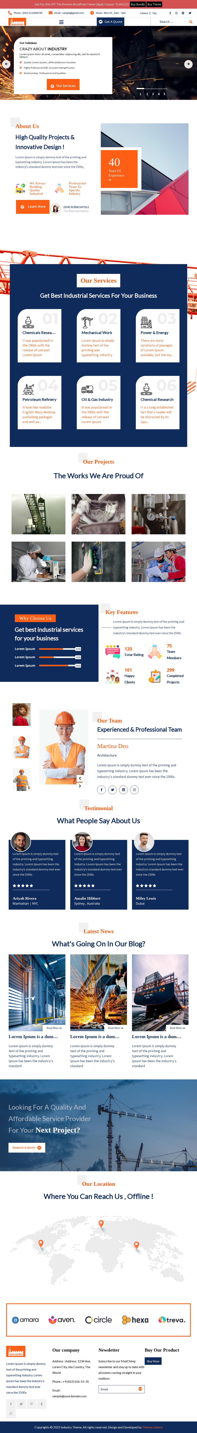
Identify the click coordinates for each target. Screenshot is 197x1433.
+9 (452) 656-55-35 (76, 1381)
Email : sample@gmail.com (69, 13)
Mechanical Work (97, 332)
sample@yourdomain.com (69, 1396)
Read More (53, 1028)
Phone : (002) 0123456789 (28, 13)
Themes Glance (152, 1427)
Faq (154, 13)
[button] (61, 22)
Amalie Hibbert (149, 898)
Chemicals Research (40, 332)
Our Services (66, 85)
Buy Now (153, 1361)
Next (80, 786)
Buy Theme (154, 4)
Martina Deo (112, 746)
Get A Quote (113, 22)
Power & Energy (154, 332)
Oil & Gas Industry (97, 399)
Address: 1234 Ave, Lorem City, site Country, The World (71, 1366)
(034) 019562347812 (76, 207)
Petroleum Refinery (39, 399)
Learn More (36, 206)
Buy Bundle (138, 4)
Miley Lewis (23, 898)
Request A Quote (24, 1147)
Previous (80, 778)
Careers (144, 13)
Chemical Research (157, 399)
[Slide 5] (139, 89)
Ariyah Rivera (86, 898)
